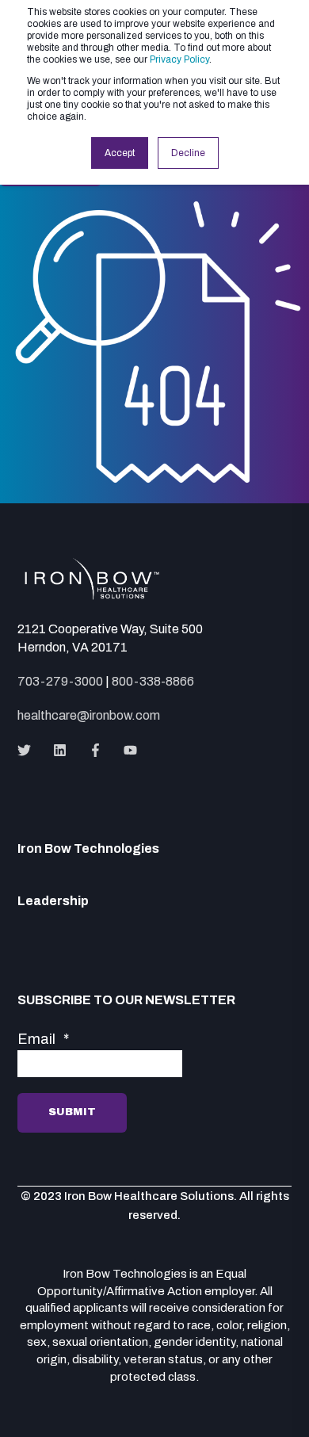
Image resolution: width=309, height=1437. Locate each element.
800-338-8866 (153, 681)
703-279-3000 (60, 681)
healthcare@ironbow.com (88, 715)
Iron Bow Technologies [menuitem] (88, 849)
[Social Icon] (28, 750)
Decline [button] (188, 153)
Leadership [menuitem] (53, 901)
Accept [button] (120, 153)
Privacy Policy (179, 59)
